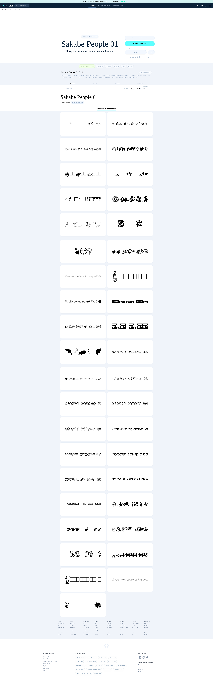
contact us (124, 1)
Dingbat (116, 66)
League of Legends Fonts (94, 669)
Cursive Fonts (92, 657)
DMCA (140, 672)
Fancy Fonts (112, 657)
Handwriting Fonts (91, 661)
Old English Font (118, 669)
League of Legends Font (50, 661)
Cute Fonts (102, 661)
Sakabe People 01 (100, 75)
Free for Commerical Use (87, 66)
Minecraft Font (47, 659)
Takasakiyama (146, 72)
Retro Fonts (90, 665)
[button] (198, 5)
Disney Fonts (97, 673)
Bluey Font (46, 668)
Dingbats (100, 66)
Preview (145, 86)
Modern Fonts (112, 661)
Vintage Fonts (79, 665)
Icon (123, 66)
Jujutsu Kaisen (47, 666)
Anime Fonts (107, 669)
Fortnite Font (46, 673)
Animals (108, 66)
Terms (140, 667)
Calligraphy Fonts (80, 657)
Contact (140, 669)
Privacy (140, 665)
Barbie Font (46, 670)
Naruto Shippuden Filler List (83, 673)
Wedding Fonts (121, 665)
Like (136, 52)
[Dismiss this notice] (158, 1)
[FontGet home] (7, 5)
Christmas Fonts (109, 665)
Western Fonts (80, 669)
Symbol (130, 66)
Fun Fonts (99, 665)
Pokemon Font (47, 663)
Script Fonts (102, 657)
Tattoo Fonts (79, 661)
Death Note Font (48, 656)
